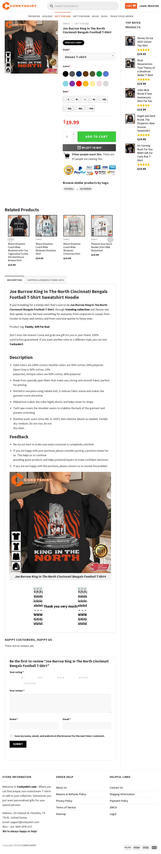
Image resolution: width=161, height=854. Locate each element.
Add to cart (97, 137)
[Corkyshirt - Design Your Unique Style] (19, 6)
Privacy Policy (64, 801)
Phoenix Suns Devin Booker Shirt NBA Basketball (101, 247)
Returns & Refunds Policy (71, 794)
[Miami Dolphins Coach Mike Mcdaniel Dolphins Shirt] (46, 225)
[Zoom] (9, 69)
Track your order (121, 16)
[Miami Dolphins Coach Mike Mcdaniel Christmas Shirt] (74, 225)
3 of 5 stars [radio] (50, 677)
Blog (104, 16)
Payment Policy (119, 801)
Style (66, 49)
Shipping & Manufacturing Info (45, 280)
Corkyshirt (16, 344)
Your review (17, 690)
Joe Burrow (85, 189)
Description (14, 280)
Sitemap (61, 814)
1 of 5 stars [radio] (14, 677)
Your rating (17, 672)
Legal (113, 814)
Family (66, 23)
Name (14, 719)
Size (66, 91)
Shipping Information (122, 794)
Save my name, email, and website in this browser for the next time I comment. (59, 735)
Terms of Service (66, 807)
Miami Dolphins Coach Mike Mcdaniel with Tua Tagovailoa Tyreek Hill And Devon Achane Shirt (18, 252)
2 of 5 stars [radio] (31, 677)
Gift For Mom (81, 16)
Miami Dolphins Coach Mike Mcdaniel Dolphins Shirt (46, 248)
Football (69, 189)
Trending (34, 16)
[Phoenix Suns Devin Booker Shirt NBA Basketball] (102, 225)
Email (67, 719)
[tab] (14, 280)
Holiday (47, 16)
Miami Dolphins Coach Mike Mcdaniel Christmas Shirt (71, 248)
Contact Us (116, 787)
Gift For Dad (63, 16)
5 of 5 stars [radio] (17, 683)
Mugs (95, 16)
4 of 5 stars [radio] (72, 677)
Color (66, 66)
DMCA (113, 807)
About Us (61, 787)
